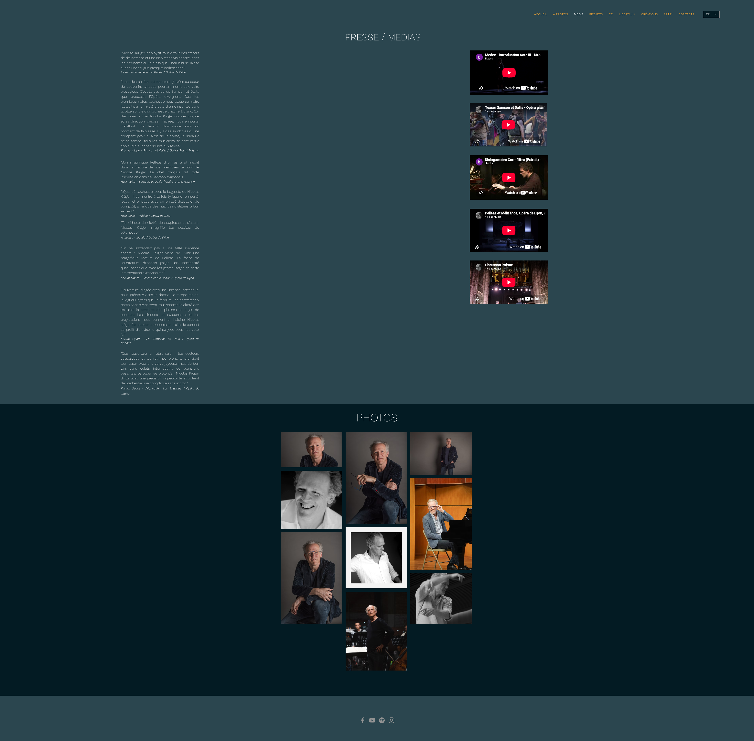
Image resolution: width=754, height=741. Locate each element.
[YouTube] (372, 720)
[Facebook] (362, 720)
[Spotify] (382, 720)
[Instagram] (391, 720)
